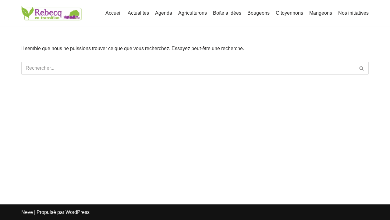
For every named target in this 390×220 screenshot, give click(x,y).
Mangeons (320, 13)
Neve (27, 212)
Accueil (113, 13)
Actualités (138, 13)
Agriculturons (192, 13)
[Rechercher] (362, 68)
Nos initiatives (353, 13)
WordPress (78, 212)
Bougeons (258, 13)
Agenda (163, 13)
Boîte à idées (227, 13)
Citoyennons (289, 13)
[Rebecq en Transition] (51, 13)
